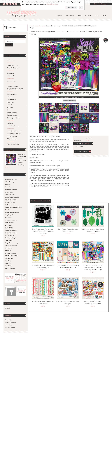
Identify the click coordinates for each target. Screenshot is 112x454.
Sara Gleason (9, 240)
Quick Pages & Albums (13, 118)
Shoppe (58, 15)
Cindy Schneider (9, 194)
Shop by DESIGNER (12, 86)
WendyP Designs (10, 268)
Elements (9, 104)
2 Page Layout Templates (14, 133)
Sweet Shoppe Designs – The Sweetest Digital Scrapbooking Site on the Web (24, 13)
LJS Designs (8, 225)
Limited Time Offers (12, 65)
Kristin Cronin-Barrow (11, 220)
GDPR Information (10, 327)
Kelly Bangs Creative (11, 215)
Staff (97, 15)
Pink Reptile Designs (11, 232)
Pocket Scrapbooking (13, 125)
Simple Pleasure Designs (12, 243)
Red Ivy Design (9, 235)
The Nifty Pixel (9, 258)
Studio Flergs (9, 248)
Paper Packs (10, 102)
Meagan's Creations (10, 230)
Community (69, 15)
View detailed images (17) (69, 100)
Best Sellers (10, 73)
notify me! (78, 147)
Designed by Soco (10, 202)
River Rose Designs (10, 238)
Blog (79, 15)
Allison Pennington (10, 182)
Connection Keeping (10, 199)
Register (104, 4)
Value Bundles (40, 26)
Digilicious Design (10, 204)
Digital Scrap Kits (11, 94)
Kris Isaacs (8, 217)
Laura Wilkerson (9, 222)
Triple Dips (8, 263)
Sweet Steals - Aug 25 (13, 68)
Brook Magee (9, 192)
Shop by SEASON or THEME (15, 89)
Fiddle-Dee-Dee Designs (12, 212)
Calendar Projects (12, 115)
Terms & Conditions (10, 322)
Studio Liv (8, 250)
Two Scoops (8, 266)
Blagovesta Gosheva (11, 189)
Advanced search (8, 48)
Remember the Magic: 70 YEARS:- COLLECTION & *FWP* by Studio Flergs (93, 267)
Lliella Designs (9, 227)
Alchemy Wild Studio (11, 179)
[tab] (40, 201)
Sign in (96, 4)
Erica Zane (8, 210)
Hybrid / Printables (12, 112)
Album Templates (12, 136)
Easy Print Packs (11, 99)
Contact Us (8, 320)
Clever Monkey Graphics (12, 197)
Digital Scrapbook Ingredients (13, 207)
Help (104, 15)
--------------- (10, 62)
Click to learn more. (52, 4)
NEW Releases (11, 60)
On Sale (7, 308)
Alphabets (10, 107)
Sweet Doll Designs (10, 253)
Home (32, 26)
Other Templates (11, 139)
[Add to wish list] (89, 151)
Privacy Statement (10, 325)
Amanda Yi (8, 184)
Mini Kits (9, 97)
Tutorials (88, 15)
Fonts (8, 110)
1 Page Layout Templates (14, 131)
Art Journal (10, 123)
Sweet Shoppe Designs (11, 255)
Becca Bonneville (10, 187)
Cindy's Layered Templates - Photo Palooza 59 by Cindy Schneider (43, 231)
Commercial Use (11, 81)
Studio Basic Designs (11, 245)
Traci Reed (8, 260)
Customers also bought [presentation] (40, 201)
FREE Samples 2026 (13, 144)
